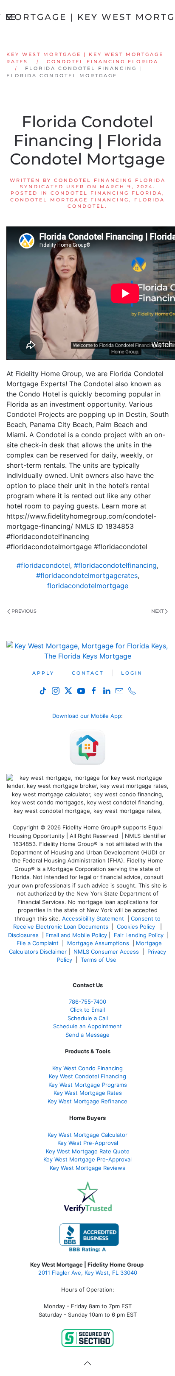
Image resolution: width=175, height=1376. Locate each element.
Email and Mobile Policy (76, 935)
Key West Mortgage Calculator (87, 1134)
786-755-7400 (87, 1001)
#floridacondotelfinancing (115, 565)
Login (132, 673)
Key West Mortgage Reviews (87, 1167)
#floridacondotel (43, 565)
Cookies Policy (137, 926)
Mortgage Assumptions (98, 943)
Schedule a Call (88, 1018)
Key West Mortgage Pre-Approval (87, 1159)
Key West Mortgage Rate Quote (88, 1151)
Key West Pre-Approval (87, 1142)
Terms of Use (99, 959)
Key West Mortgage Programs (87, 1084)
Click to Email (87, 1009)
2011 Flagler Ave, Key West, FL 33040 (87, 1272)
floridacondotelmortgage (87, 585)
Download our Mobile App (86, 715)
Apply (43, 673)
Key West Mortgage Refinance (87, 1101)
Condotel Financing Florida (106, 193)
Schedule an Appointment (87, 1026)
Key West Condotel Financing (87, 1076)
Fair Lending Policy (139, 935)
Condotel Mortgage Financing (69, 200)
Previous (24, 611)
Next (157, 611)
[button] (87, 1363)
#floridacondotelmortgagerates (87, 575)
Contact (88, 673)
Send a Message (87, 1034)
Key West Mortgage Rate (86, 1092)
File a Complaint (38, 943)
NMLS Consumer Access (106, 951)
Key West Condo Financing (87, 1068)
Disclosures (23, 935)
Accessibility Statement (93, 918)
